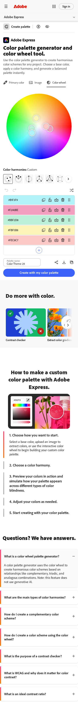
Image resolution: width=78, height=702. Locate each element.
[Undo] (6, 190)
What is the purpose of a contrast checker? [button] (33, 656)
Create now (26, 322)
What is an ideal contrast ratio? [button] (25, 694)
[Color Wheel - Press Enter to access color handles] (39, 126)
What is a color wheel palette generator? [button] (31, 556)
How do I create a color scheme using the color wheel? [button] (36, 637)
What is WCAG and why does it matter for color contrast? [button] (36, 675)
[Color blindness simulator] (47, 26)
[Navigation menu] (6, 6)
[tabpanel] (39, 137)
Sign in (66, 6)
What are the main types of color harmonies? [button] (35, 597)
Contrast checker (16, 340)
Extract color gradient (59, 340)
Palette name (13, 260)
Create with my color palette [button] (39, 273)
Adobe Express (14, 17)
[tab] (13, 82)
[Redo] (14, 190)
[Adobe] (20, 6)
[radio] (8, 179)
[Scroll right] (68, 179)
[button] (54, 6)
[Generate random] (71, 190)
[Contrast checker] (38, 26)
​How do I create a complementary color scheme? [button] (31, 616)
